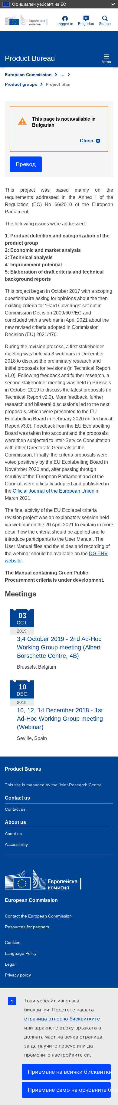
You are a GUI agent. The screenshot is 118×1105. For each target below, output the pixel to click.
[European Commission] (49, 881)
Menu (106, 62)
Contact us (15, 809)
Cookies (12, 942)
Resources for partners (27, 926)
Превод (26, 164)
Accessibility (16, 844)
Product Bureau (23, 769)
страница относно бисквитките (62, 1019)
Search (105, 24)
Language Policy (21, 953)
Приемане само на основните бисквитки (69, 1090)
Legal (10, 964)
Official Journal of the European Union (53, 491)
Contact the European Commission (38, 916)
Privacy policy (18, 975)
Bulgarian (86, 21)
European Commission (28, 74)
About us (13, 833)
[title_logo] (29, 20)
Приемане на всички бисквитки (69, 1072)
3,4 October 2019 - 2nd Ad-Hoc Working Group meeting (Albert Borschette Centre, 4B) (59, 647)
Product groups (21, 84)
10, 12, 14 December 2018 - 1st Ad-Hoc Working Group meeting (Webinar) (60, 718)
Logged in (65, 24)
